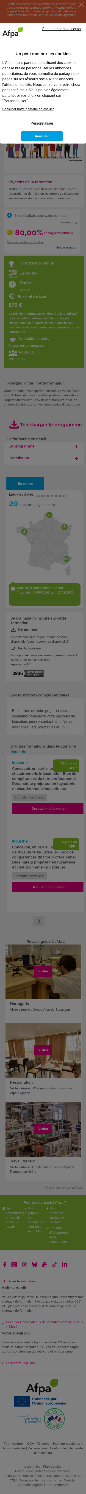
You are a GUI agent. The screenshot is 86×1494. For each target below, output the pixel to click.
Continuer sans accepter (61, 29)
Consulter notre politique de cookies (28, 109)
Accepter (42, 136)
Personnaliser (42, 123)
